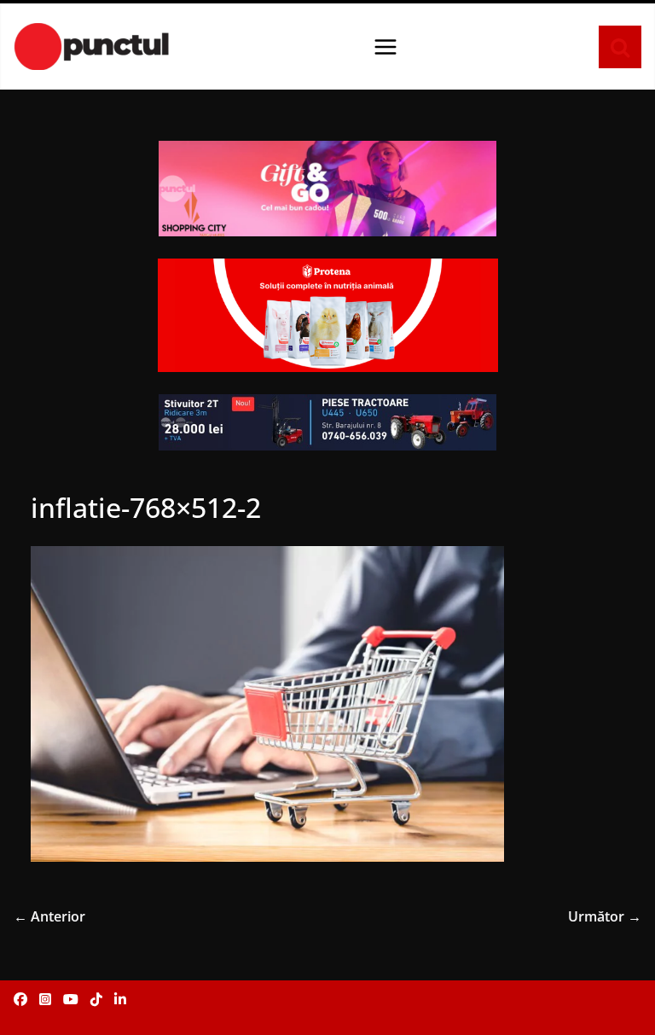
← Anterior (49, 916)
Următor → (604, 916)
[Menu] (385, 47)
